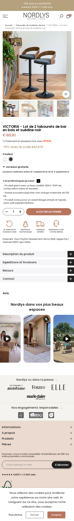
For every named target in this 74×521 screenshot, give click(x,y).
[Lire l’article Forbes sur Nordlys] (39, 387)
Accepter (56, 514)
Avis (6, 293)
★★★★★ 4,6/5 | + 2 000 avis (37, 7)
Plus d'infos (15, 515)
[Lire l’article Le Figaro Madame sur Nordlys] (17, 387)
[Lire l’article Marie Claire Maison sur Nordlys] (37, 397)
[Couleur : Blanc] (5, 159)
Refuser (35, 514)
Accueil (8, 25)
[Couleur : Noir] (11, 159)
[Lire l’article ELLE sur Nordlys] (59, 387)
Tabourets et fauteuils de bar (30, 25)
